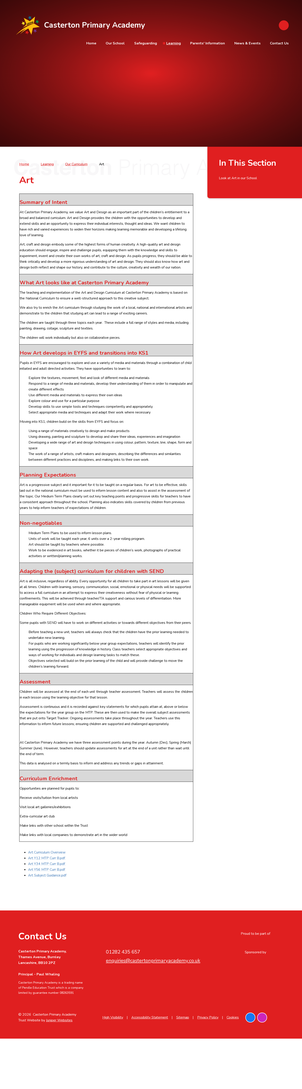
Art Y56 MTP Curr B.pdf (47, 869)
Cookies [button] (233, 1017)
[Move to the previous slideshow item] (283, 72)
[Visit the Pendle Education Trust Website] (255, 943)
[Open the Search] (284, 25)
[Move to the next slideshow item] (283, 60)
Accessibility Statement (149, 1017)
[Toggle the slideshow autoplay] (283, 84)
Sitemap (182, 1017)
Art (101, 164)
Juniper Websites (59, 1020)
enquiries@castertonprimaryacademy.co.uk (153, 960)
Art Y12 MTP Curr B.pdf (47, 858)
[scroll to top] (279, 1017)
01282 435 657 (123, 951)
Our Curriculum (76, 164)
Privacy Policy (207, 1017)
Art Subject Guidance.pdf (47, 875)
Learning (47, 164)
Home (24, 164)
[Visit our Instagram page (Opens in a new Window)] (262, 1017)
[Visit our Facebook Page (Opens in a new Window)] (250, 1017)
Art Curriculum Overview (46, 852)
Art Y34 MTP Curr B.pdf (47, 863)
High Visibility (112, 1017)
